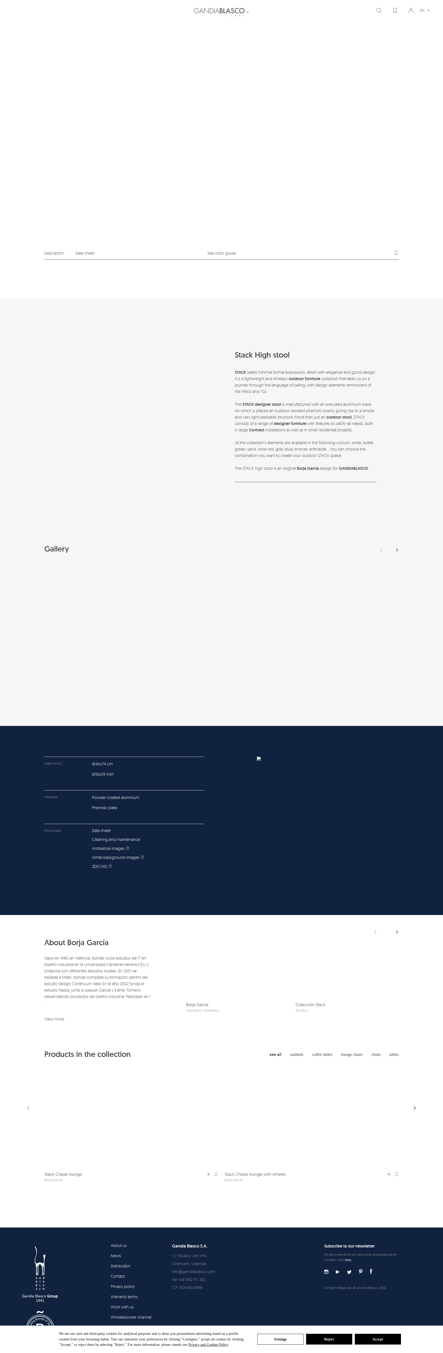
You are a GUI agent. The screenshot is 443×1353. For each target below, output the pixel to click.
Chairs (376, 1054)
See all (275, 1054)
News (116, 1255)
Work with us (122, 1306)
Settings (280, 1339)
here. (348, 1260)
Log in (411, 10)
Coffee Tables (322, 1054)
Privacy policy (123, 1286)
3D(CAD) (99, 866)
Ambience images (108, 848)
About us (119, 1245)
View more (54, 1019)
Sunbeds (296, 1054)
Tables (394, 1054)
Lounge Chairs (352, 1054)
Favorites (395, 10)
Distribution (120, 1265)
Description (54, 253)
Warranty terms (124, 1296)
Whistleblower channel (131, 1317)
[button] (397, 550)
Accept (377, 1339)
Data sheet (85, 253)
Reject (329, 1339)
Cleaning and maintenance (116, 839)
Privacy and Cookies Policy (208, 1345)
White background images (115, 857)
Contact (118, 1276)
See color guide (221, 253)
